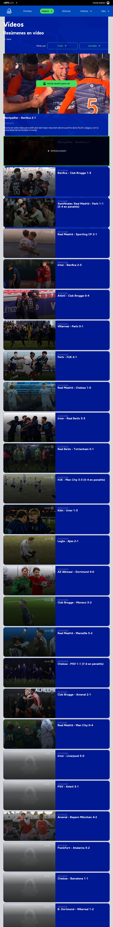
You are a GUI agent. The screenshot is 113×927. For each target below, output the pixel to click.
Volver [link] (9, 39)
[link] (27, 11)
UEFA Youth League (9, 11)
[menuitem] (29, 11)
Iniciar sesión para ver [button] (58, 83)
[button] (47, 11)
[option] (56, 151)
